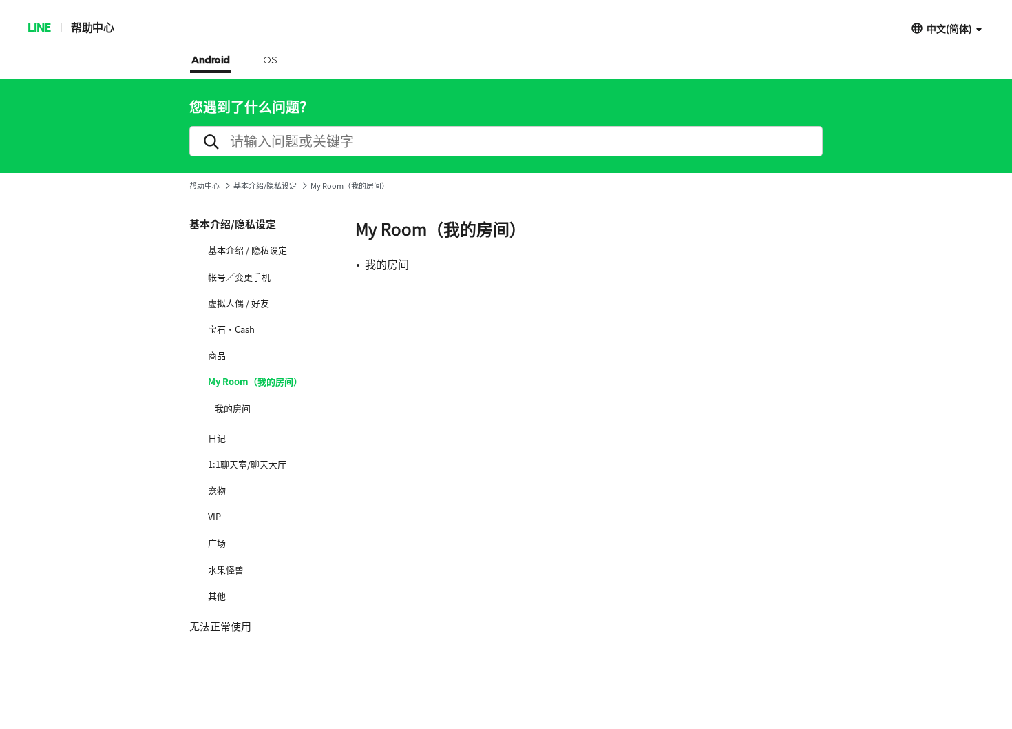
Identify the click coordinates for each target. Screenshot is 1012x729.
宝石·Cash (231, 329)
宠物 (217, 490)
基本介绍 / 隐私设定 (247, 250)
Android (210, 60)
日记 (217, 438)
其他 (217, 596)
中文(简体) (949, 27)
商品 (217, 355)
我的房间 (233, 408)
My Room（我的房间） (255, 382)
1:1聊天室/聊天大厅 (247, 464)
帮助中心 (92, 27)
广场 (217, 543)
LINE (39, 27)
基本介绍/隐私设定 (265, 185)
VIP (214, 517)
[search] (506, 141)
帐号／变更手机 (239, 277)
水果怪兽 (226, 570)
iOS (268, 60)
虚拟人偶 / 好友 (238, 303)
